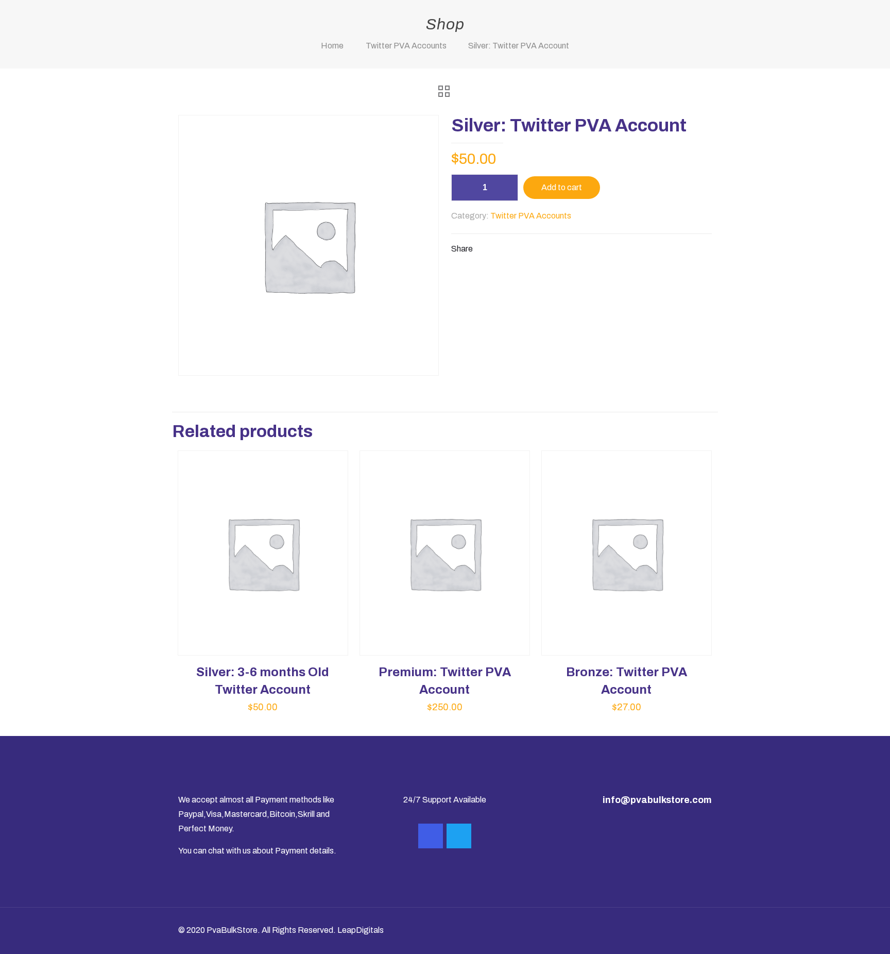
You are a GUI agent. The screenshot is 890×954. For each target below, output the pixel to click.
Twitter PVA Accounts (406, 45)
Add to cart (561, 187)
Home (332, 45)
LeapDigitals (360, 930)
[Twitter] (459, 836)
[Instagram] (430, 836)
